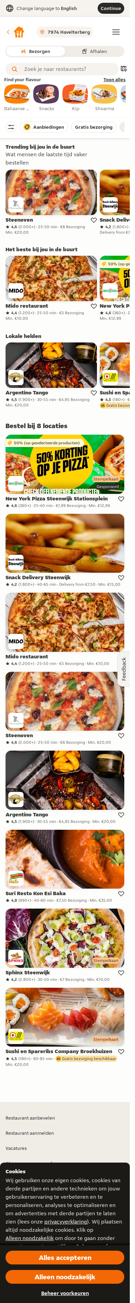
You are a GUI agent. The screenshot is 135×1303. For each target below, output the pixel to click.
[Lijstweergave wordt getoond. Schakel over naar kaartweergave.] (123, 69)
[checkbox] (17, 98)
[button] (15, 32)
